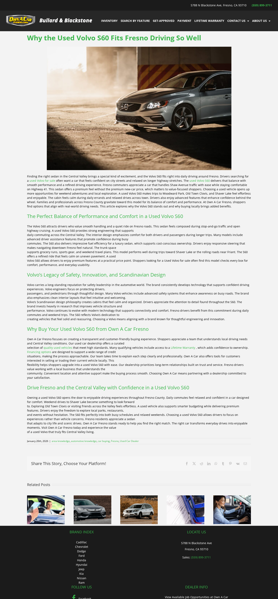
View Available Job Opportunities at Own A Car (196, 597)
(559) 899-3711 (262, 5)
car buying (104, 441)
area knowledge (61, 441)
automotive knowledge (84, 441)
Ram (82, 583)
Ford (82, 556)
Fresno (115, 441)
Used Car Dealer (129, 441)
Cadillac (81, 542)
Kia (81, 574)
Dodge (81, 551)
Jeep (81, 569)
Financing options (39, 352)
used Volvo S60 (199, 181)
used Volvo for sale (42, 181)
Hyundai (81, 565)
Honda (81, 560)
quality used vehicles (58, 348)
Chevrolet (81, 547)
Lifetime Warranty (183, 348)
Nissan (81, 578)
